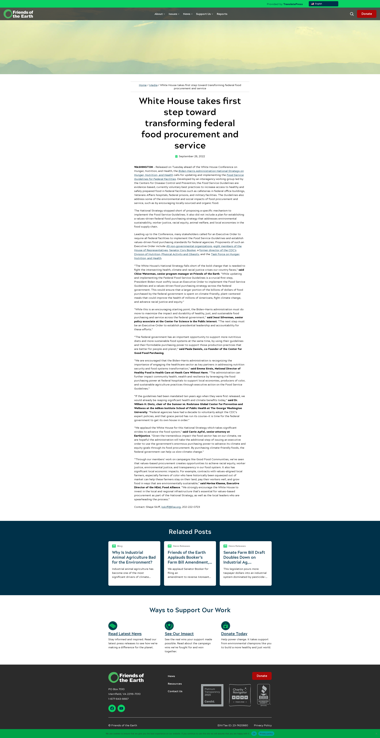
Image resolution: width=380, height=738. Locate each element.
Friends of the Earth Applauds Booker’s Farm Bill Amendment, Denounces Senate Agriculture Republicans (188, 557)
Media (153, 85)
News (171, 676)
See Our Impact (179, 633)
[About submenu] (164, 14)
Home (143, 85)
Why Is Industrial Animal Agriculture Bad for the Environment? (134, 557)
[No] (376, 733)
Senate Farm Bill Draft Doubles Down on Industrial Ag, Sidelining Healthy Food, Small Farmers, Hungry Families (244, 557)
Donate (366, 14)
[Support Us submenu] (212, 14)
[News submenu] (192, 14)
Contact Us (175, 691)
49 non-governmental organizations (189, 246)
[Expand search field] (352, 14)
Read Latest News (125, 633)
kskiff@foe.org (171, 507)
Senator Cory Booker (182, 250)
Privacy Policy (263, 725)
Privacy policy (266, 733)
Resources (175, 683)
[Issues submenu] (178, 14)
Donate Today (234, 633)
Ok (254, 733)
